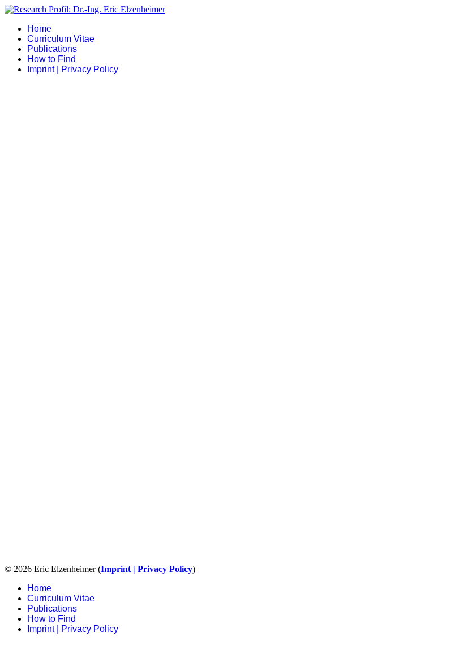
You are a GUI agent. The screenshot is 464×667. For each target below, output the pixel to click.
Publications (52, 49)
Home (39, 28)
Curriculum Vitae (60, 39)
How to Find (51, 59)
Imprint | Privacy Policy (72, 69)
